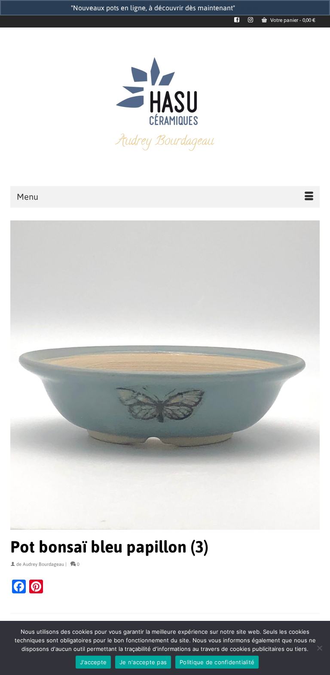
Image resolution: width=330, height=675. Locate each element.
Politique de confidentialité (217, 662)
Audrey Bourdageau (43, 564)
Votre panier (292, 20)
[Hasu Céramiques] (165, 92)
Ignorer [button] (248, 8)
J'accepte (93, 662)
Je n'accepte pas (143, 662)
